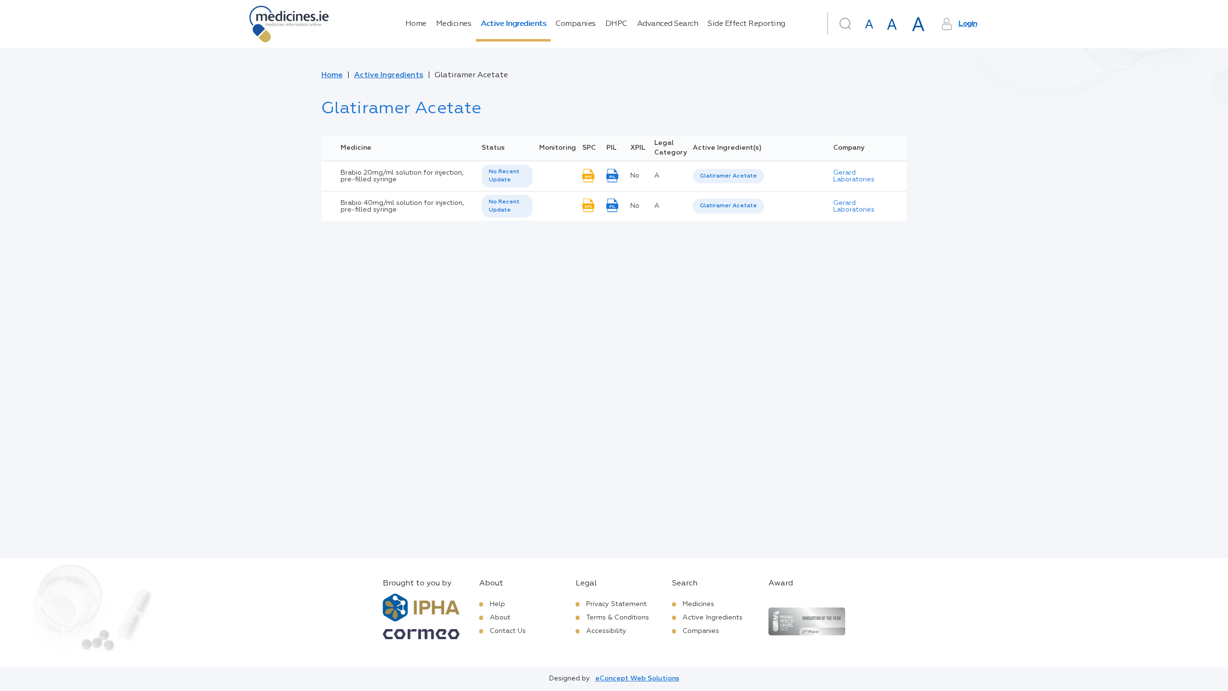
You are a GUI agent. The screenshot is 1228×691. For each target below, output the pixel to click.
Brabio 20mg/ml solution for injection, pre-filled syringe (402, 176)
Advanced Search (667, 24)
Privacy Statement (616, 604)
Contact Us (508, 631)
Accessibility (606, 631)
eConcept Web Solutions (637, 678)
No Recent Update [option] (504, 176)
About (500, 617)
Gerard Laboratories (853, 176)
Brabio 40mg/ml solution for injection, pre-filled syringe (402, 206)
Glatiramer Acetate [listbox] (728, 176)
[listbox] (507, 176)
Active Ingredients (513, 24)
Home (415, 24)
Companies (575, 24)
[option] (728, 176)
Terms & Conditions (617, 617)
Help (497, 604)
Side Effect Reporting (746, 24)
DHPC (616, 24)
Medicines (454, 24)
